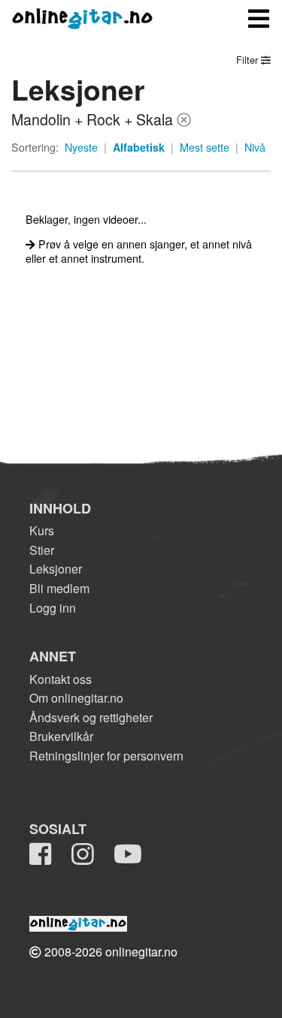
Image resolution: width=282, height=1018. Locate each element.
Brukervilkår (61, 736)
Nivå (254, 147)
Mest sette (204, 147)
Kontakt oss (60, 679)
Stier (41, 550)
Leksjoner (55, 568)
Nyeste (81, 147)
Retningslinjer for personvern (106, 755)
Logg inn (52, 607)
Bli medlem (59, 588)
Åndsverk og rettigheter (91, 717)
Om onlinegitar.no (76, 697)
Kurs (41, 530)
